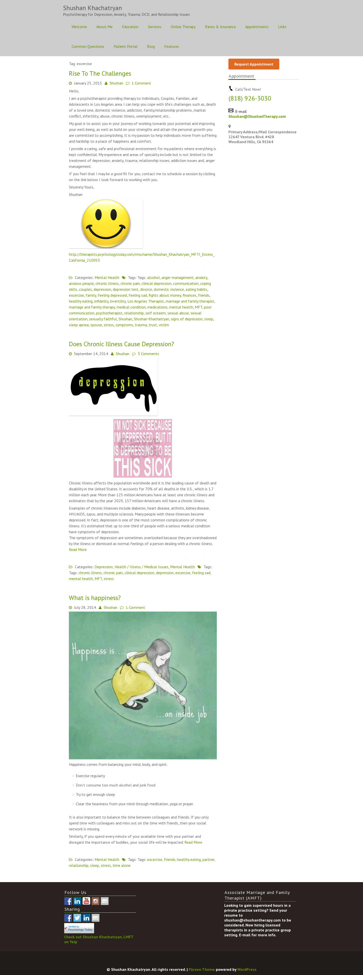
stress (109, 324)
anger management (177, 277)
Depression (104, 566)
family (91, 295)
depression (102, 289)
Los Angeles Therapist (145, 301)
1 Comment (141, 83)
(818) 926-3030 (249, 98)
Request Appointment (253, 64)
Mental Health (107, 277)
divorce (146, 289)
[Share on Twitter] (195, 268)
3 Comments (148, 353)
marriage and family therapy (92, 307)
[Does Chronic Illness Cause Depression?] (113, 414)
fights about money (165, 295)
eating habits (196, 289)
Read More (78, 549)
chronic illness (107, 283)
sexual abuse (178, 312)
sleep (208, 318)
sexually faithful (103, 318)
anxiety (201, 277)
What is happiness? (95, 598)
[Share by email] (213, 268)
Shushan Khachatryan (151, 318)
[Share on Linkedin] (204, 268)
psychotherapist (109, 312)
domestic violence (169, 289)
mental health (181, 307)
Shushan (116, 83)
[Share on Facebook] (185, 268)
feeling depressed (112, 295)
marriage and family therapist (190, 301)
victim (164, 324)
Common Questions (88, 46)
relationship (134, 312)
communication (186, 283)
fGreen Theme (202, 969)
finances (189, 295)
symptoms (124, 324)
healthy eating (81, 301)
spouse (96, 324)
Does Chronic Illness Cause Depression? (121, 344)
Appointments (257, 26)
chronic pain (130, 283)
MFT (198, 307)
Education (130, 26)
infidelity (101, 301)
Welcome (79, 26)
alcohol (153, 277)
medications (157, 307)
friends (203, 295)
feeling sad (138, 295)
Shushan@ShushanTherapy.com (257, 116)
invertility (118, 301)
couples (85, 289)
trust (153, 324)
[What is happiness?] (143, 757)
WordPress (247, 969)
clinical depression (156, 283)
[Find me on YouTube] (86, 901)
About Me (104, 26)
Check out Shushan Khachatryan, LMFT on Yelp (98, 939)
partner (208, 859)
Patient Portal (126, 46)
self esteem (155, 312)
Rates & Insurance (220, 26)
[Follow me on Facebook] (68, 901)
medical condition (131, 307)
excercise (76, 295)
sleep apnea (79, 324)
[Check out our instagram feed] (96, 901)
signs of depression (186, 318)
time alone (122, 865)
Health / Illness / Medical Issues (141, 566)
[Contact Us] (105, 901)
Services (154, 26)
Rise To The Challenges (100, 73)
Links (282, 26)
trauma (141, 324)
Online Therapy (183, 26)
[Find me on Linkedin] (77, 901)
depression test (126, 289)
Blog (151, 46)
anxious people (81, 283)
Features (171, 46)
